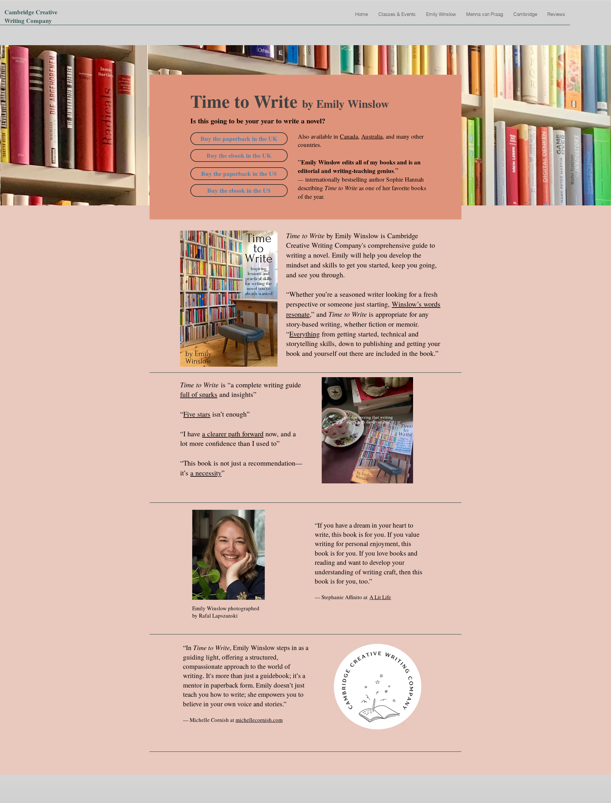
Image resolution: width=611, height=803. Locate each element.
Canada (349, 136)
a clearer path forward (232, 433)
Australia (372, 136)
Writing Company (28, 20)
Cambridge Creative (30, 12)
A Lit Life (380, 597)
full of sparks (198, 394)
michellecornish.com (259, 719)
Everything (304, 333)
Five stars (196, 414)
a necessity (205, 472)
